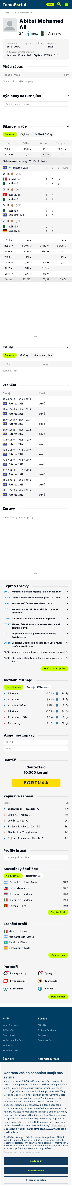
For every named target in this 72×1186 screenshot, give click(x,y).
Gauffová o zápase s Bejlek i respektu (33, 618)
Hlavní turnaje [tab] (13, 687)
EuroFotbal (16, 988)
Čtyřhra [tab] (24, 134)
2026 (7, 149)
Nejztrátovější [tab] (33, 875)
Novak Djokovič (10, 1025)
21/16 (26, 240)
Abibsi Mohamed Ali (22, 13)
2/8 (44, 262)
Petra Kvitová (9, 1035)
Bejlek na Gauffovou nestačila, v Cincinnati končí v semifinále (37, 644)
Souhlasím (36, 1160)
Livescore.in (17, 980)
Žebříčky (8, 1058)
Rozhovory (43, 1035)
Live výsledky (18, 973)
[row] (36, 149)
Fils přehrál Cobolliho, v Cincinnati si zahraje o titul (37, 660)
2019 (7, 262)
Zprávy (48, 973)
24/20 (43, 245)
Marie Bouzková (10, 1050)
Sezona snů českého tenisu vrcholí (32, 603)
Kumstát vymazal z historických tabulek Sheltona (35, 611)
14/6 (44, 149)
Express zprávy (45, 1040)
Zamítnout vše (36, 1170)
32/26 (60, 245)
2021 (7, 251)
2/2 (27, 154)
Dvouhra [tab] (9, 134)
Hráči (7, 13)
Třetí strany (59, 1125)
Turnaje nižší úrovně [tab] (38, 687)
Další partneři (58, 996)
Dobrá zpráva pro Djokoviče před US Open (36, 597)
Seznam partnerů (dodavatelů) (22, 1152)
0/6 (27, 273)
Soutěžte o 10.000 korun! (36, 770)
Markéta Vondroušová (13, 1040)
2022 (7, 245)
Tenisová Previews (47, 1030)
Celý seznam (58, 955)
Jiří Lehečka (8, 1030)
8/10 (26, 251)
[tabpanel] (36, 211)
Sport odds (50, 980)
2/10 (26, 262)
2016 (7, 273)
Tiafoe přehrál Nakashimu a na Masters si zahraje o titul (36, 626)
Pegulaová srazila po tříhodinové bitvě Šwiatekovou (34, 635)
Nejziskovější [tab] (13, 875)
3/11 (27, 268)
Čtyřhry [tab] (24, 355)
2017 (7, 268)
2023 (7, 240)
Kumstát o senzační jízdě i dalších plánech (36, 591)
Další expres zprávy (55, 668)
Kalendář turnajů (48, 1058)
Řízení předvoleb (36, 1179)
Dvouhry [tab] (9, 355)
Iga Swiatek (8, 1045)
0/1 (27, 257)
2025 (7, 154)
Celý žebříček (58, 912)
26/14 (61, 149)
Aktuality (42, 1025)
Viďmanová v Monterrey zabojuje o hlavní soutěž (38, 652)
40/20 (25, 149)
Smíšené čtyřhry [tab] (43, 134)
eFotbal (48, 988)
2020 (7, 257)
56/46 (25, 245)
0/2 (62, 262)
